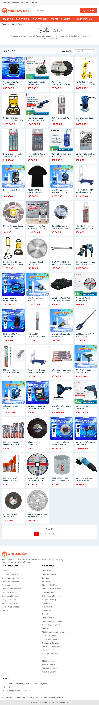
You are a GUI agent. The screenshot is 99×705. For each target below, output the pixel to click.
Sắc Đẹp (54, 19)
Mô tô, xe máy (48, 661)
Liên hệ (34, 2)
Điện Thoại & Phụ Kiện (51, 596)
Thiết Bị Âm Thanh (49, 618)
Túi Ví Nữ (46, 603)
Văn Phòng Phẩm (49, 650)
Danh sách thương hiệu (11, 589)
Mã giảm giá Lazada (10, 603)
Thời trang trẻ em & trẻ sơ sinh (55, 632)
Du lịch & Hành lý (49, 599)
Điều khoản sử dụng (10, 578)
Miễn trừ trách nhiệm (10, 581)
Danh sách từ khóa (10, 596)
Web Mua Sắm (62, 703)
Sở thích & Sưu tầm (50, 654)
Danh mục (16, 2)
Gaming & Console (49, 636)
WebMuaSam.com (46, 703)
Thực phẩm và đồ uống (52, 621)
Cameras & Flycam (50, 639)
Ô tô (44, 657)
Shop (14, 24)
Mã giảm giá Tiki (9, 599)
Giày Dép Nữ (47, 607)
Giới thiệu (25, 2)
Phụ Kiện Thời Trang (82, 19)
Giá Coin (59, 698)
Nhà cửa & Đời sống (50, 643)
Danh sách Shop (9, 592)
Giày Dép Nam (48, 592)
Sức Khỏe (65, 19)
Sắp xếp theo (67, 51)
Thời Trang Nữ (23, 19)
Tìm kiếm (89, 10)
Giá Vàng (43, 698)
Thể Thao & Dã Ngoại (51, 646)
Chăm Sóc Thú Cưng (51, 625)
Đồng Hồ (46, 614)
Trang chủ (6, 2)
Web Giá (51, 698)
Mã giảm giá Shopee (10, 607)
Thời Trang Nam (40, 19)
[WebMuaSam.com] (15, 10)
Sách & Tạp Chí (48, 664)
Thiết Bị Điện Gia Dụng (51, 589)
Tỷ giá (18, 698)
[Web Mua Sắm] (15, 554)
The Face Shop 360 (30, 698)
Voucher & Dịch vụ (49, 672)
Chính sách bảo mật (10, 574)
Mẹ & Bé (45, 628)
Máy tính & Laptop (50, 668)
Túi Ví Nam (46, 610)
